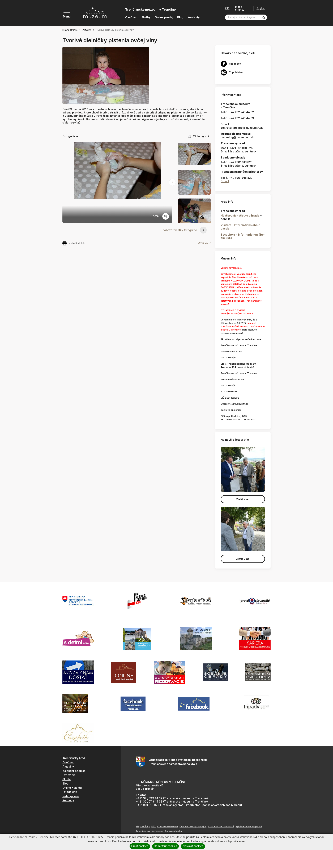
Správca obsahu (173, 831)
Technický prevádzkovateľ (149, 831)
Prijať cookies (139, 846)
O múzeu (131, 17)
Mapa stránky (239, 8)
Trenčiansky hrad (73, 758)
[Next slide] (172, 182)
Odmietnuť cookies (165, 846)
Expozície (68, 775)
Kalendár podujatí (74, 771)
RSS (227, 8)
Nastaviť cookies (193, 846)
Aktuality (87, 30)
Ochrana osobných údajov (193, 826)
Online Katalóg (72, 787)
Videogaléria (70, 796)
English (261, 8)
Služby (146, 17)
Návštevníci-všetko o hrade (240, 215)
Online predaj (164, 17)
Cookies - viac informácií (221, 826)
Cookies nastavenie (167, 826)
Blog (180, 17)
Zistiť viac (243, 499)
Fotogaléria (69, 792)
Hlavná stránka (70, 30)
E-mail (225, 181)
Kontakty (193, 17)
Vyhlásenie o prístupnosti (249, 826)
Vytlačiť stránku (77, 243)
